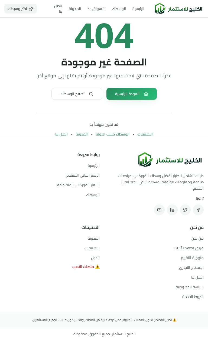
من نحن (197, 238)
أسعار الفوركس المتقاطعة (78, 184)
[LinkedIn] (172, 209)
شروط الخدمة (193, 296)
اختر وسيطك (17, 8)
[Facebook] (198, 209)
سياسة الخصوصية (190, 286)
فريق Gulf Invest (189, 247)
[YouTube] (159, 209)
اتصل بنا (61, 134)
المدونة (75, 8)
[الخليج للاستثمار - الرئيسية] (178, 8)
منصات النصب (86, 266)
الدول (95, 257)
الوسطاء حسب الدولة (112, 134)
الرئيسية (138, 8)
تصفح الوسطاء (72, 93)
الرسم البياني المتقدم (83, 175)
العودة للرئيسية (127, 93)
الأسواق (99, 8)
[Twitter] (185, 209)
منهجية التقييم (192, 257)
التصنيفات (145, 134)
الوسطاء (119, 8)
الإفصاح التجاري (191, 267)
